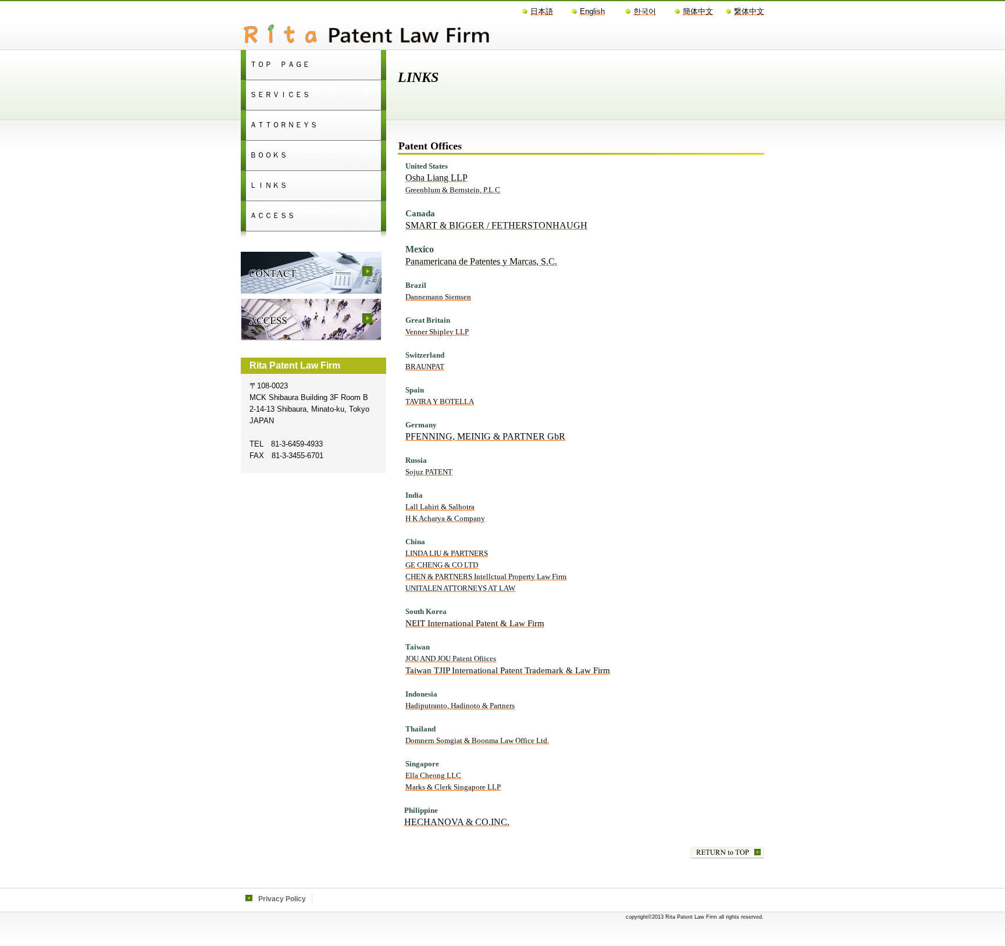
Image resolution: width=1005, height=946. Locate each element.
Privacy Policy (282, 899)
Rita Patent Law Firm (386, 34)
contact (311, 273)
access (311, 320)
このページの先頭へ (727, 853)
